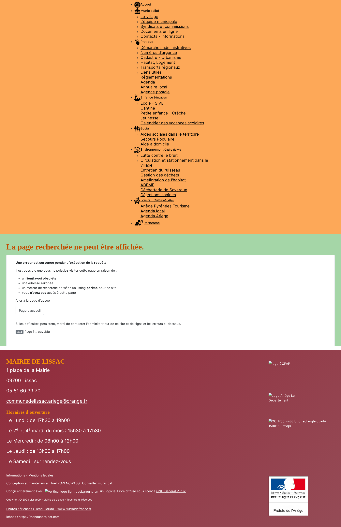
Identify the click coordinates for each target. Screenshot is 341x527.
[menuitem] (143, 4)
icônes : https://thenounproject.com (33, 517)
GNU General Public (171, 491)
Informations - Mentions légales (29, 475)
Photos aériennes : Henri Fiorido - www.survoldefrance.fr (48, 509)
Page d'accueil (30, 310)
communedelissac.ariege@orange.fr (46, 401)
